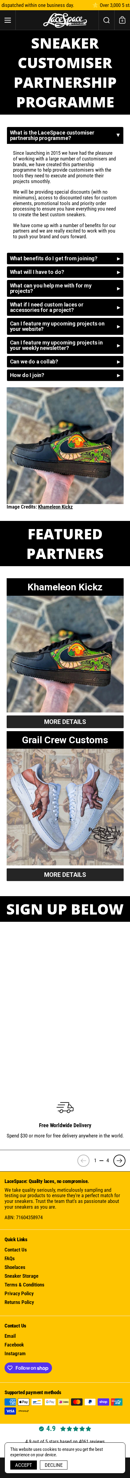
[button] (106, 20)
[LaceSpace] (65, 20)
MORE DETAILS (65, 721)
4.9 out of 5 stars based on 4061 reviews (65, 1442)
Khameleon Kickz (55, 507)
